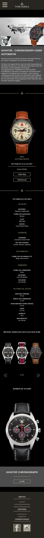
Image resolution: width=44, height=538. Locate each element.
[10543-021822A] (22, 352)
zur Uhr (22, 481)
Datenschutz (22, 514)
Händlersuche (22, 180)
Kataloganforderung (22, 504)
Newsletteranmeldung (22, 507)
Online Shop (22, 174)
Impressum (22, 517)
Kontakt (22, 502)
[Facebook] (17, 528)
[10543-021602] (8, 352)
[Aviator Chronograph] (22, 430)
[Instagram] (27, 528)
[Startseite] (22, 5)
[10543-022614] (36, 352)
